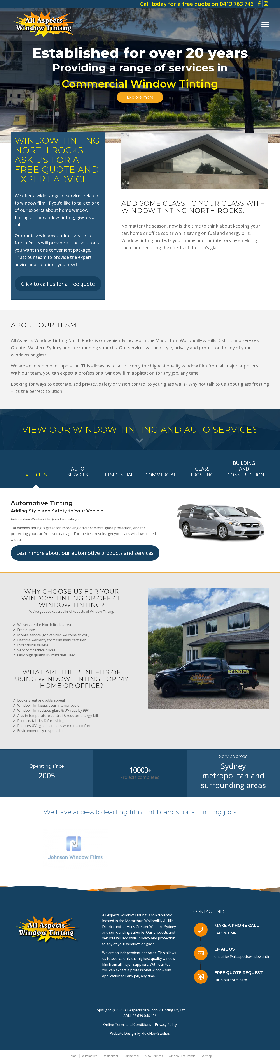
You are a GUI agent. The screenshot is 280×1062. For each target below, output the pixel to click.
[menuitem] (264, 24)
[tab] (36, 476)
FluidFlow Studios (156, 1033)
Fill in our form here (230, 979)
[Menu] (264, 24)
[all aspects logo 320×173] (45, 24)
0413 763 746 (225, 933)
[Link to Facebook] (259, 3)
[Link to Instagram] (265, 3)
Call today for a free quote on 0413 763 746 (197, 3)
